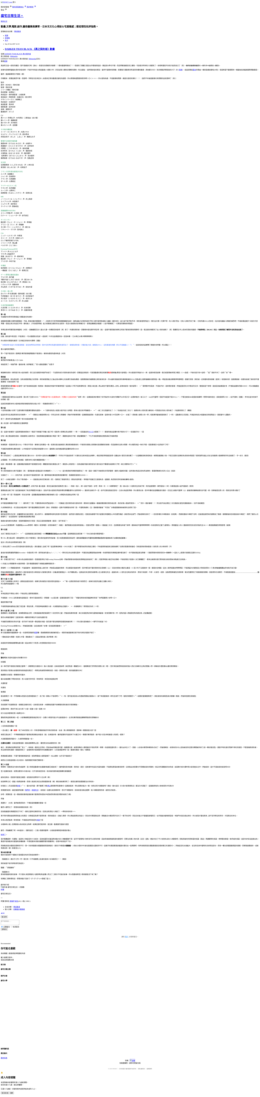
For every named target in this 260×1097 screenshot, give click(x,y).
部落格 (7, 38)
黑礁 (180, 70)
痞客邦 (12, 901)
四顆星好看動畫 (19, 909)
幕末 (194, 70)
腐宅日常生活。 (12, 16)
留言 (16, 901)
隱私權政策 (141, 1069)
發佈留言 (4, 929)
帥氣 (18, 786)
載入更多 (4, 917)
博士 (49, 786)
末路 (38, 820)
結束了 (3, 835)
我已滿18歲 (5, 1093)
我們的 (27, 790)
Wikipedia (13, 56)
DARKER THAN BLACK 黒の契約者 (17, 54)
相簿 (6, 35)
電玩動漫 (17, 31)
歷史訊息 (4, 1058)
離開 (11, 1093)
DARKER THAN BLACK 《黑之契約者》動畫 (30, 49)
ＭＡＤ (91, 432)
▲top (2, 913)
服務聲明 (149, 1069)
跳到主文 (4, 21)
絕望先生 (35, 790)
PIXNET (115, 1069)
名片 (6, 40)
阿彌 (2, 889)
